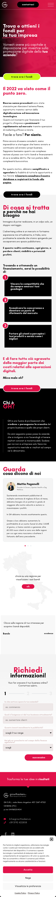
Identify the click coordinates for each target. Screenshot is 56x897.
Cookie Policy (20, 893)
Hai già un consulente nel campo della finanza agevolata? (25, 741)
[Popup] (51, 5)
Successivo (38, 757)
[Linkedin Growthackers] (12, 834)
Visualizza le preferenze (28, 886)
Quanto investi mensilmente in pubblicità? (23, 728)
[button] (51, 839)
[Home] (5, 5)
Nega (28, 877)
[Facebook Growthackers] (5, 834)
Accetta (28, 869)
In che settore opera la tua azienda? (21, 702)
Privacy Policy (34, 893)
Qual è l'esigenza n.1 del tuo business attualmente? (28, 715)
